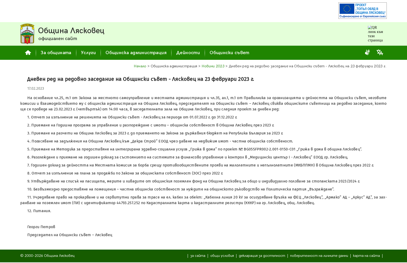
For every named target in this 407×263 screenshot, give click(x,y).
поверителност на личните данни (319, 256)
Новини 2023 (213, 66)
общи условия (222, 256)
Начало (140, 66)
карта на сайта (366, 256)
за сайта (197, 256)
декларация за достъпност (262, 256)
